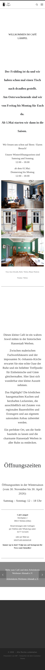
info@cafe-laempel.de (22, 540)
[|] (7, 4)
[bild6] (22, 194)
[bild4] (22, 252)
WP (16, 656)
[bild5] (22, 223)
